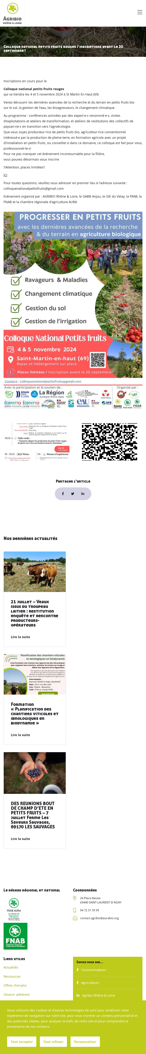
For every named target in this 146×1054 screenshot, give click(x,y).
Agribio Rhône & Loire (98, 995)
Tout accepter (22, 1042)
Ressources (12, 976)
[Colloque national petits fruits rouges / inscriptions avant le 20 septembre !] (82, 494)
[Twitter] (72, 493)
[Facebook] (63, 494)
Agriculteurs (89, 983)
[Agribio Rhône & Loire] (12, 13)
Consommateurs (93, 970)
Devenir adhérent (17, 994)
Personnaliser (85, 1042)
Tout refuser (53, 1042)
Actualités (11, 967)
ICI (5, 175)
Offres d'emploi (15, 985)
